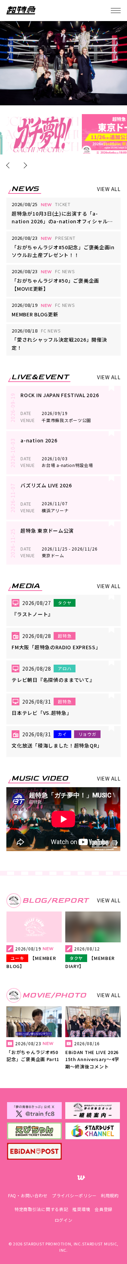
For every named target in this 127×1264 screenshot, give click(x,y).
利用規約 (110, 1195)
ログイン (64, 1220)
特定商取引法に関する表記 (41, 1209)
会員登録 (104, 1209)
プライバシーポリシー (74, 1195)
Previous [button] (9, 165)
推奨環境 (81, 1209)
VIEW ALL (109, 188)
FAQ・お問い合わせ (28, 1195)
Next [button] (24, 165)
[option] (42, 134)
